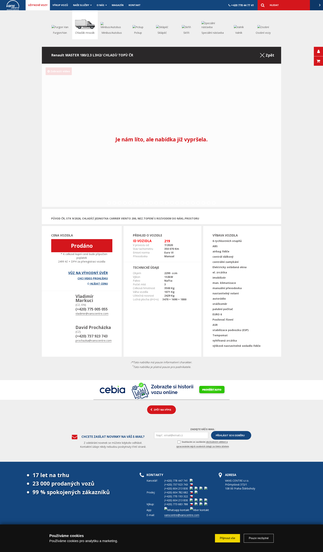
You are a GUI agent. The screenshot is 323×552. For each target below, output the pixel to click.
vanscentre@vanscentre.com (181, 515)
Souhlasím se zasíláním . (202, 444)
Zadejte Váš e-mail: (202, 429)
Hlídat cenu (99, 283)
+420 (242, 5)
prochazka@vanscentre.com (94, 340)
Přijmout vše (227, 538)
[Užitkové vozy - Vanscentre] (13, 5)
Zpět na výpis (162, 409)
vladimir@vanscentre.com (92, 313)
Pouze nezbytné (259, 538)
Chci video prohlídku (93, 278)
